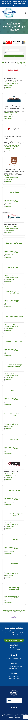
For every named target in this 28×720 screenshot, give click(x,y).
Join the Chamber (6, 3)
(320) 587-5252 (16, 677)
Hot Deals (12, 611)
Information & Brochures (14, 613)
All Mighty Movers (10, 225)
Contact (14, 5)
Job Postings (19, 611)
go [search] (14, 56)
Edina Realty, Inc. (10, 78)
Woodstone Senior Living (12, 169)
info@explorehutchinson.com (14, 658)
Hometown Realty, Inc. (12, 106)
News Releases (16, 610)
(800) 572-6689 (15, 679)
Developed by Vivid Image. (14, 717)
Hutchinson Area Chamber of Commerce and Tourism (13, 13)
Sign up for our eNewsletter (14, 640)
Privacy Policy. (23, 715)
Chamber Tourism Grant (19, 3)
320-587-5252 (22, 1)
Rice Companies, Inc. (11, 472)
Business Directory (7, 610)
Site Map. (17, 715)
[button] (3, 63)
